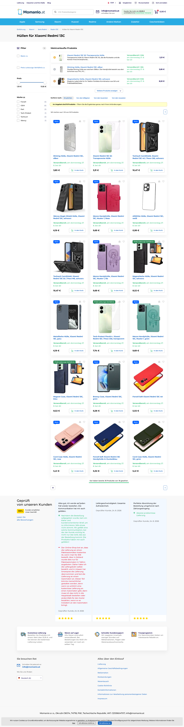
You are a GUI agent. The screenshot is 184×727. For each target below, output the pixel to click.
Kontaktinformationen (107, 690)
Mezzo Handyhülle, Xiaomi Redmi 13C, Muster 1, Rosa (108, 217)
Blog (49, 3)
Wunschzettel (143, 3)
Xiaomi (31, 29)
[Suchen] (55, 12)
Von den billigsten (83, 98)
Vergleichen (127, 3)
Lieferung (20, 3)
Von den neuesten (119, 98)
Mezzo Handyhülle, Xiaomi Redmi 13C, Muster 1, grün (148, 337)
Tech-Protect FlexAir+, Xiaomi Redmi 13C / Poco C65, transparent (108, 337)
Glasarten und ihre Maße (36, 3)
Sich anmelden (161, 3)
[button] (109, 91)
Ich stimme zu (104, 723)
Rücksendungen (104, 677)
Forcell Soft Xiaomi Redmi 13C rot (148, 397)
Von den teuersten (101, 98)
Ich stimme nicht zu (86, 723)
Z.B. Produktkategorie (67, 12)
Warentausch (103, 681)
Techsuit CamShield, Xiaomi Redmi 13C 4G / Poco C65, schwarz (148, 157)
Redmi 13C (54, 29)
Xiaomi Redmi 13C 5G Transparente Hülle (85, 55)
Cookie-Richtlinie (105, 686)
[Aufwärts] (53, 488)
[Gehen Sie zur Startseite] (31, 12)
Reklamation (103, 673)
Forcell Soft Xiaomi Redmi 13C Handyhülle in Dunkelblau (106, 458)
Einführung (21, 29)
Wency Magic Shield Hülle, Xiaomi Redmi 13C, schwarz (68, 217)
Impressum (102, 699)
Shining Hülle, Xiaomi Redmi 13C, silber (85, 67)
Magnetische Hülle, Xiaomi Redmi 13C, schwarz (88, 79)
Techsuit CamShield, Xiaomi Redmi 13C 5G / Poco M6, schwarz (68, 277)
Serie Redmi (42, 29)
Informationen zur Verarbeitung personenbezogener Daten (122, 694)
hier (73, 723)
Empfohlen (68, 98)
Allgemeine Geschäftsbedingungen (113, 668)
